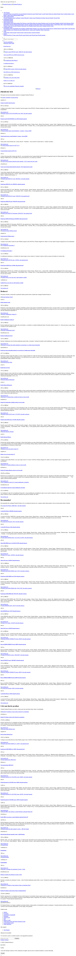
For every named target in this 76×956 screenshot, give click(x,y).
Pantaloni (57, 23)
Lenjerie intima (67, 14)
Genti (5, 31)
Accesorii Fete (14, 14)
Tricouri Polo (57, 18)
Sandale (27, 28)
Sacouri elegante (49, 18)
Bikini (5, 15)
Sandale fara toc (49, 28)
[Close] (1, 10)
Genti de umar (13, 32)
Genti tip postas (27, 32)
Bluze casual (43, 24)
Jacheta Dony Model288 (9, 914)
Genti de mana (20, 32)
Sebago (5, 912)
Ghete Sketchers (7, 924)
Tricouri (5, 18)
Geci (28, 26)
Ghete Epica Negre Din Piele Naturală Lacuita (14, 921)
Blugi (8, 24)
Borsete (38, 32)
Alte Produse (7, 12)
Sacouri (26, 24)
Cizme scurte (32, 30)
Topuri (64, 24)
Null (5, 918)
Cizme (69, 28)
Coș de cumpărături (8, 42)
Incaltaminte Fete (17, 28)
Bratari (58, 14)
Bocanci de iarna (18, 30)
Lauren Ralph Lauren (9, 922)
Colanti (55, 24)
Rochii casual (22, 35)
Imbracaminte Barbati (9, 16)
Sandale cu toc (10, 30)
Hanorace (68, 23)
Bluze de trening (37, 23)
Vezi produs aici (4, 112)
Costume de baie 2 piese (48, 26)
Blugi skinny (21, 24)
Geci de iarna (52, 23)
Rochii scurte (29, 35)
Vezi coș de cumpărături (9, 86)
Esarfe (40, 14)
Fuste (65, 23)
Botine (31, 28)
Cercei (72, 14)
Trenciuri (11, 24)
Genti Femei (6, 32)
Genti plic (33, 32)
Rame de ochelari (53, 14)
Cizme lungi (46, 30)
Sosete (47, 14)
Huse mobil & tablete (15, 15)
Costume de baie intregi (33, 24)
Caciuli (43, 14)
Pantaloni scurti (44, 23)
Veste (9, 26)
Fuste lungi (23, 26)
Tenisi (42, 30)
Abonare (17, 938)
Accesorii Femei (7, 14)
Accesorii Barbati (22, 14)
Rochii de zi (10, 35)
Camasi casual (32, 18)
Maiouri (19, 26)
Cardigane (17, 18)
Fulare (22, 15)
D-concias (6, 913)
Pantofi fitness (70, 24)
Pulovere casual (26, 23)
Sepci (62, 14)
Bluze (31, 23)
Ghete (66, 28)
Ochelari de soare (31, 14)
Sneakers (23, 28)
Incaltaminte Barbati (8, 19)
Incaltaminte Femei (8, 27)
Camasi (22, 18)
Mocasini (26, 18)
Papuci (41, 28)
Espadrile (38, 30)
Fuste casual (16, 35)
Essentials (6, 916)
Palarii (36, 14)
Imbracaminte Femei (8, 22)
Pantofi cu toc (36, 28)
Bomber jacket (32, 26)
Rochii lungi (35, 35)
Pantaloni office (49, 24)
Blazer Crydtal (7, 920)
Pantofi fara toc (25, 30)
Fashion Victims (4, 939)
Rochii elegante (41, 35)
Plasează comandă (19, 86)
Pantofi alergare (57, 28)
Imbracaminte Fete (17, 23)
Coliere (8, 15)
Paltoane (16, 24)
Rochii (5, 34)
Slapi (44, 28)
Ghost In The (7, 917)
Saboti (62, 28)
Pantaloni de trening (40, 18)
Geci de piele (14, 26)
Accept (2, 953)
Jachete (61, 23)
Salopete (6, 26)
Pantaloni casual (11, 18)
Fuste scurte (39, 26)
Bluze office (60, 24)
